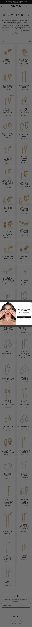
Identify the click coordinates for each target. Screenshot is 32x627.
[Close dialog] (31, 302)
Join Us (24, 317)
